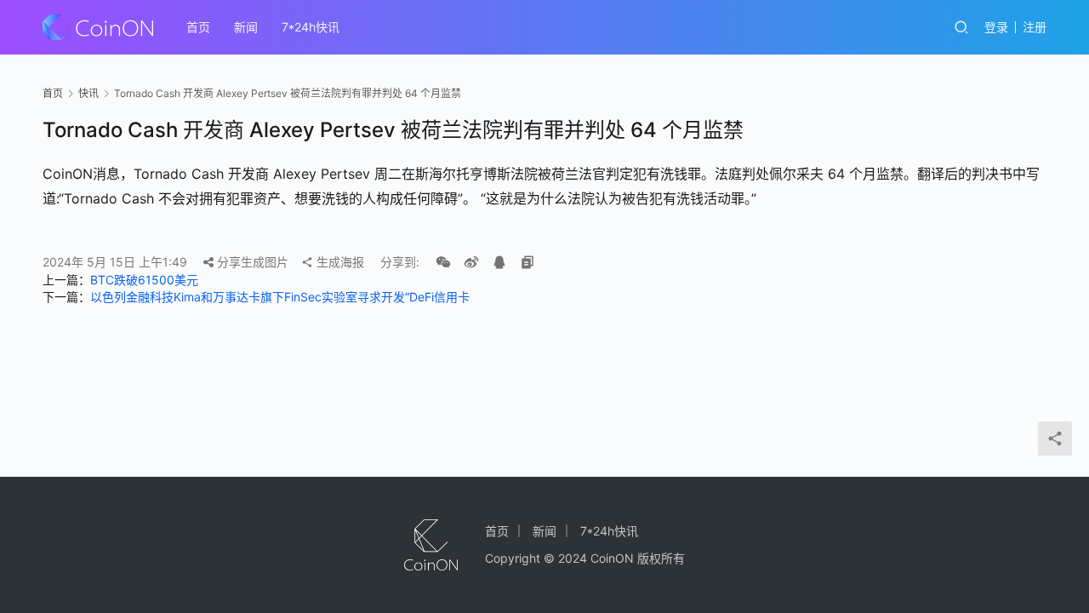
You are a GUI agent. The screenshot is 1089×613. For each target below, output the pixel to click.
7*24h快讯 (310, 27)
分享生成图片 (251, 262)
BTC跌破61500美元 (144, 279)
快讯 (88, 93)
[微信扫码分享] (443, 262)
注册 (1034, 27)
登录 (996, 27)
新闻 (246, 27)
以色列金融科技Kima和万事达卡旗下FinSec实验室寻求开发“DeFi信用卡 (280, 296)
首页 (198, 27)
